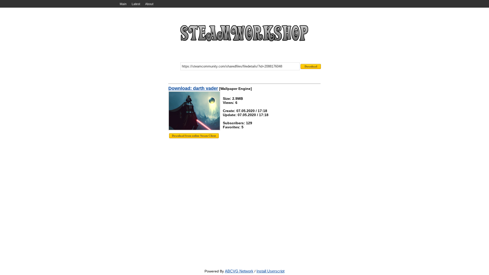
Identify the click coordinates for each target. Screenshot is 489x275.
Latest (136, 4)
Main (123, 4)
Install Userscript (270, 271)
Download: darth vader (193, 88)
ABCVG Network (239, 271)
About (149, 4)
